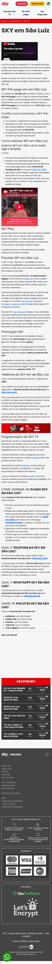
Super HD (28, 278)
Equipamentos (8, 785)
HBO (23, 304)
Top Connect (27, 301)
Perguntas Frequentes (12, 801)
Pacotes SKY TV (9, 13)
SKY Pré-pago (26, 13)
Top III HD (5, 774)
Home (3, 21)
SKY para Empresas (10, 793)
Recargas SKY (7, 788)
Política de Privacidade (12, 806)
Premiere (5, 304)
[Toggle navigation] (47, 754)
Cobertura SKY (15, 21)
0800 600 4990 (37, 4)
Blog (3, 798)
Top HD (4, 771)
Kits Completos (8, 782)
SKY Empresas (42, 13)
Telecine (15, 304)
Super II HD (6, 768)
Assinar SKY (22, 4)
